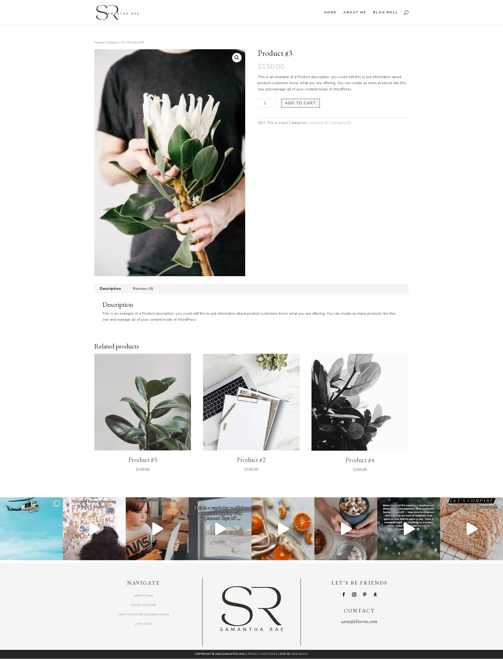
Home (330, 12)
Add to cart (300, 103)
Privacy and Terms (262, 654)
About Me (354, 12)
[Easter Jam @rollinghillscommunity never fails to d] (31, 528)
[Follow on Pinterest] (364, 594)
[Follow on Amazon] (375, 594)
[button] (237, 57)
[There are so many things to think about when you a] (157, 528)
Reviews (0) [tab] (143, 288)
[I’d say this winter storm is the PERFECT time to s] (345, 528)
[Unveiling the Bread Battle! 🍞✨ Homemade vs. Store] (471, 528)
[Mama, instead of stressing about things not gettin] (408, 528)
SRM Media (300, 654)
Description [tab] (110, 288)
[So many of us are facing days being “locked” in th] (220, 528)
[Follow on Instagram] (354, 594)
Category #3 (341, 122)
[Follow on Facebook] (344, 594)
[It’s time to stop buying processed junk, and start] (283, 528)
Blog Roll (385, 12)
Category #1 (115, 42)
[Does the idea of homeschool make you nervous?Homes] (94, 528)
